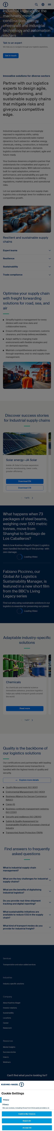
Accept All (27, 1128)
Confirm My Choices (26, 1114)
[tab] (27, 1100)
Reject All (27, 1121)
